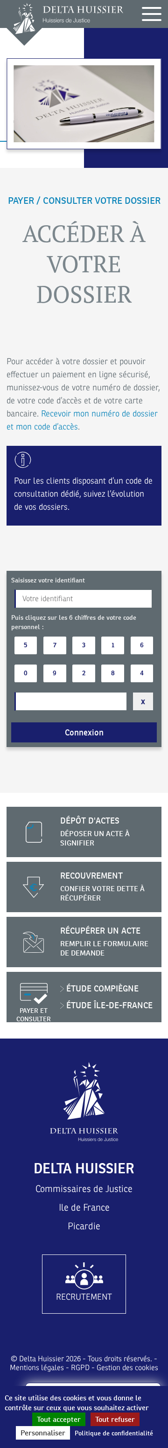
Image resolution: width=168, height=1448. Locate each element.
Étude (102, 988)
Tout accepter (59, 1419)
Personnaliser (43, 1433)
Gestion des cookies (127, 1368)
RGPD (80, 1368)
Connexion (84, 732)
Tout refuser (115, 1419)
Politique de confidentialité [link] (114, 1433)
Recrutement (84, 1297)
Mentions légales (37, 1368)
